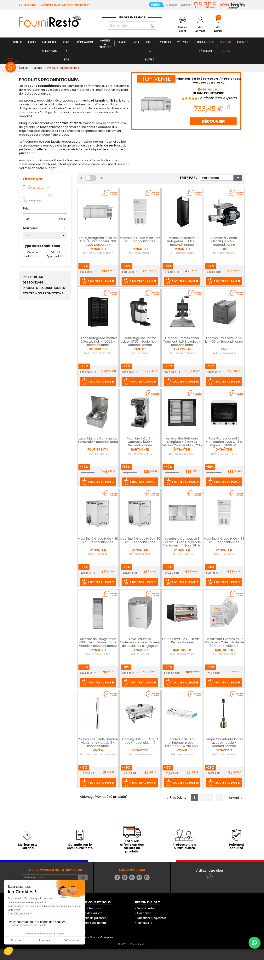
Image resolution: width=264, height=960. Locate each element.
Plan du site (144, 923)
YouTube (125, 877)
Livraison (186, 5)
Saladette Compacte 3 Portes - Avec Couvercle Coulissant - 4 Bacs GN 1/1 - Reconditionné (182, 544)
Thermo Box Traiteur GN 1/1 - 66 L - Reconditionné (224, 340)
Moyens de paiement (93, 918)
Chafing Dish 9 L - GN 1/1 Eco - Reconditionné (140, 741)
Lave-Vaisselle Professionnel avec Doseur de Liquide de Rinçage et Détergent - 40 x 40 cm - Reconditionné (140, 646)
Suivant (236, 797)
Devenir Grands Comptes (96, 937)
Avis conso (144, 913)
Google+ (132, 877)
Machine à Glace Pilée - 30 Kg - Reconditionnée (98, 540)
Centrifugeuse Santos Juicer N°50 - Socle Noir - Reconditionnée (140, 341)
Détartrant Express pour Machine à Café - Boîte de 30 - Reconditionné (224, 642)
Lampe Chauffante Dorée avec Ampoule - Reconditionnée (224, 743)
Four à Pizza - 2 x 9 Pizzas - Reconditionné (182, 641)
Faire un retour (147, 908)
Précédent (175, 797)
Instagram (147, 877)
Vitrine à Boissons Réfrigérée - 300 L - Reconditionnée (182, 241)
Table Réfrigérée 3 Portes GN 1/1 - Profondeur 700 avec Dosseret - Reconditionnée (97, 243)
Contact (171, 5)
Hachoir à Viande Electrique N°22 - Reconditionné (224, 241)
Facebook (117, 877)
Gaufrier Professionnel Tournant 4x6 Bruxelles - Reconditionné (182, 341)
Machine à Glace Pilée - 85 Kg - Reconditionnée (140, 240)
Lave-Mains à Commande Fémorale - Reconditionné (98, 440)
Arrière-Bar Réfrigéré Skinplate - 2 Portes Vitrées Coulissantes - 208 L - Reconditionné (182, 444)
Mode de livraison (90, 913)
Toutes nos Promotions (43, 293)
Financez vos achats (92, 923)
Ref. (86, 253)
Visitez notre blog (209, 870)
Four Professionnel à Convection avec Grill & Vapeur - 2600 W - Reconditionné (224, 444)
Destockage (33, 282)
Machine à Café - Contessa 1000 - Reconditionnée (140, 442)
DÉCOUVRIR (213, 121)
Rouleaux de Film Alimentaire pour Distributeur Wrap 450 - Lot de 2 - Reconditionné (182, 745)
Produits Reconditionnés (44, 288)
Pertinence (222, 178)
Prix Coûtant (34, 277)
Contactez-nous (90, 908)
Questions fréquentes (151, 918)
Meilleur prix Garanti (27, 846)
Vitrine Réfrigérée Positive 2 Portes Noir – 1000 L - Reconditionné (98, 341)
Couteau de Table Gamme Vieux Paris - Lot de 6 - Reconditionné (98, 743)
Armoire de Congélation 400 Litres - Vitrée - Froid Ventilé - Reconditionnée (98, 642)
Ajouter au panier (101, 281)
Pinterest (139, 877)
